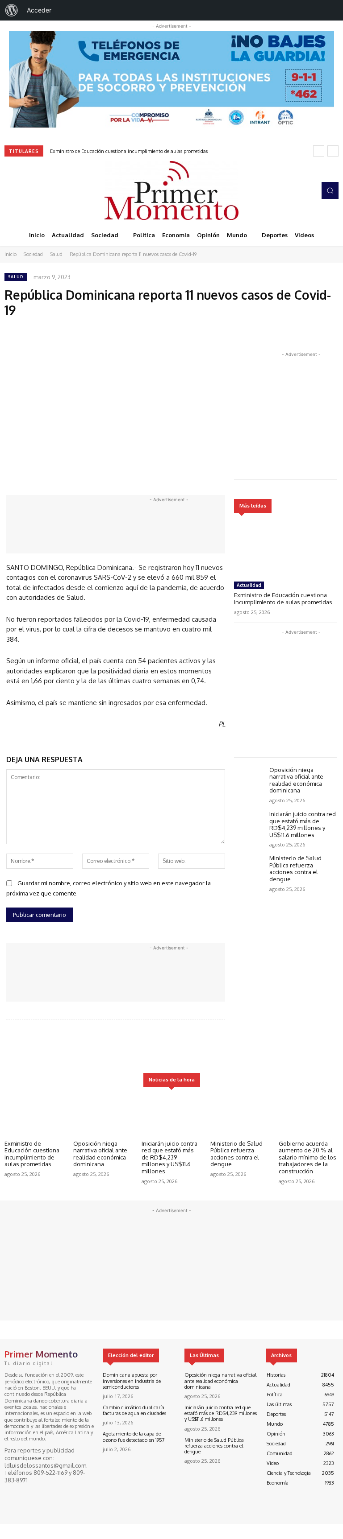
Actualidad (249, 585)
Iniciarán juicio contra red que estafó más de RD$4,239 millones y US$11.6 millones (302, 824)
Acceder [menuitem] (39, 10)
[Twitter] (35, 190)
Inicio (10, 254)
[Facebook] (10, 190)
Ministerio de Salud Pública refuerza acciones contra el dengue (295, 868)
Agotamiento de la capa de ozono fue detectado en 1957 (134, 1437)
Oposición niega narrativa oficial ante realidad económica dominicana (296, 780)
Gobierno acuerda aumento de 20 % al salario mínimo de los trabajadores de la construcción (307, 1157)
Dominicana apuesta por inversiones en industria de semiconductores (132, 1381)
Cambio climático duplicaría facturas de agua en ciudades (134, 1410)
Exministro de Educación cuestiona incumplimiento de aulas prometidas (129, 151)
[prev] (318, 151)
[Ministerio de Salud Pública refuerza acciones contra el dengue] (249, 867)
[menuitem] (11, 10)
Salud (56, 254)
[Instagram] (23, 190)
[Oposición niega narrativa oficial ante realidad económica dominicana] (249, 779)
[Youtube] (48, 190)
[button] (330, 190)
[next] (333, 151)
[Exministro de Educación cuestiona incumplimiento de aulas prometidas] (285, 549)
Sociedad (33, 254)
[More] (279, 1047)
